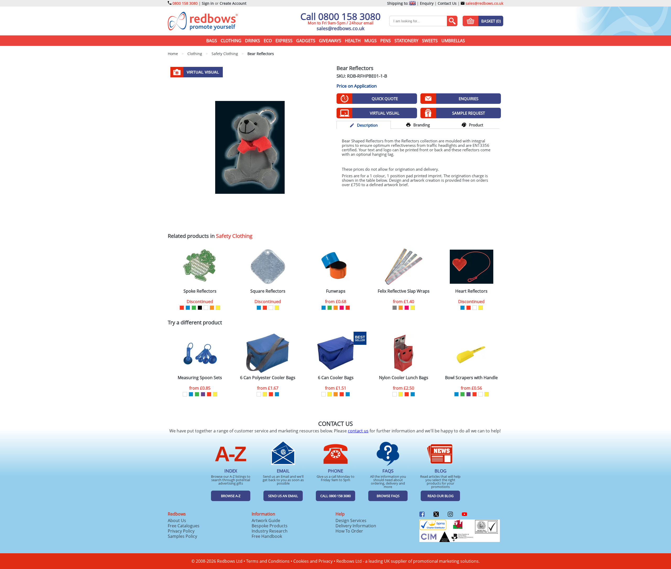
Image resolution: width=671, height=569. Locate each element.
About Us (177, 520)
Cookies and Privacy (313, 561)
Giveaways (330, 41)
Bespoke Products (270, 526)
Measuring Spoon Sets (200, 377)
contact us (358, 431)
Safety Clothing (234, 235)
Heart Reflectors (471, 291)
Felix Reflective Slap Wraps (404, 291)
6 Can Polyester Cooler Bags (267, 377)
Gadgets (305, 41)
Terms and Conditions (268, 561)
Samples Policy (182, 536)
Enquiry (427, 3)
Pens (385, 41)
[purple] (203, 394)
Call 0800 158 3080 (340, 16)
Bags (211, 41)
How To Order (349, 531)
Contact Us (447, 3)
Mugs (370, 41)
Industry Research (270, 531)
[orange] (212, 307)
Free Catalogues (183, 526)
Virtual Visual (384, 113)
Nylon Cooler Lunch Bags (403, 377)
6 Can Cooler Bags (336, 377)
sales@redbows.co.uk (483, 3)
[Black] (200, 307)
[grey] (394, 307)
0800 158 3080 (185, 3)
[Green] (194, 307)
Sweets (430, 41)
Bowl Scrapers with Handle (471, 377)
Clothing (231, 41)
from (335, 301)
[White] (206, 307)
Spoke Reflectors (200, 291)
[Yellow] (218, 307)
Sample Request (468, 113)
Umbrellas (453, 41)
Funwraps (335, 291)
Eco (268, 41)
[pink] (341, 307)
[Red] (182, 307)
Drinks (252, 41)
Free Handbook (267, 536)
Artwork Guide (266, 520)
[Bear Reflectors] (250, 147)
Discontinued (200, 301)
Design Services (351, 520)
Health (353, 41)
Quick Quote (385, 98)
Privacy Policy (181, 531)
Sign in (208, 3)
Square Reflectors (267, 291)
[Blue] (188, 307)
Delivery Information (356, 526)
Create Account (233, 3)
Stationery (406, 41)
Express (284, 41)
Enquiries (468, 98)
